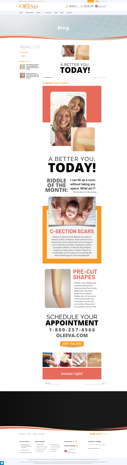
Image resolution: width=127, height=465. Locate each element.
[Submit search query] (38, 47)
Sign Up (41, 1)
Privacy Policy (85, 459)
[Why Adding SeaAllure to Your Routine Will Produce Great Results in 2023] (22, 66)
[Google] (77, 446)
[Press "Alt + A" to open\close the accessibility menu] (2, 463)
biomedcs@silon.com (88, 7)
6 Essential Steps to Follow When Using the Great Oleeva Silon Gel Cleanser (32, 76)
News (23, 56)
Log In (37, 1)
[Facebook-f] (73, 441)
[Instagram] (76, 441)
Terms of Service (92, 459)
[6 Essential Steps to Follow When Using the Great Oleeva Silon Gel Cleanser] (22, 75)
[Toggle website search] (107, 12)
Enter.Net (64, 459)
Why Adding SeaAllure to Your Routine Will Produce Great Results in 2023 (32, 67)
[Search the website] (29, 47)
